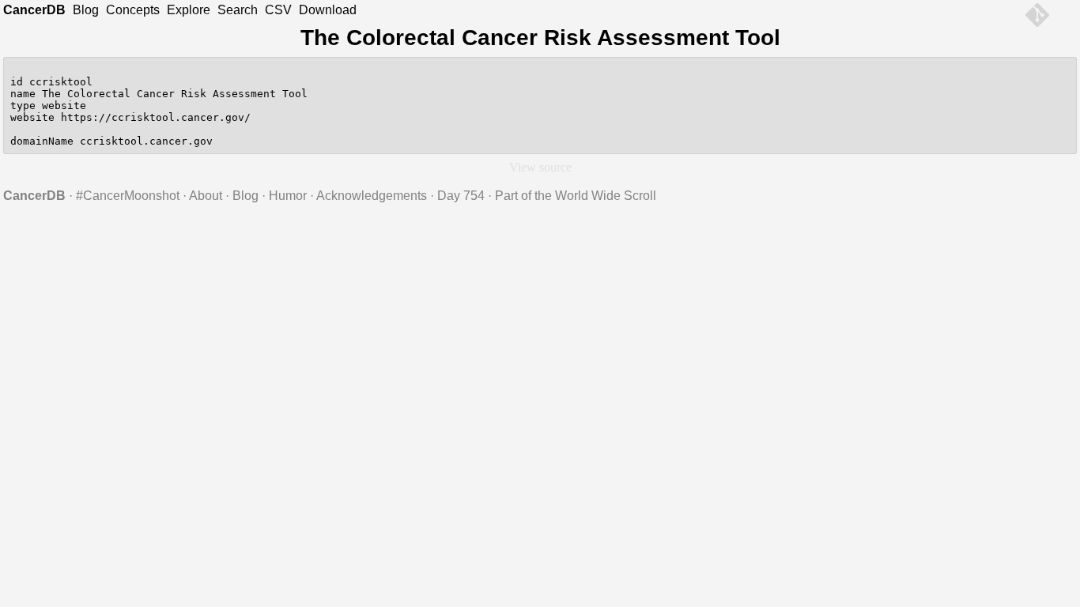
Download (328, 10)
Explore (188, 10)
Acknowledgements (371, 195)
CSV (278, 10)
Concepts (133, 10)
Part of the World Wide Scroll (575, 195)
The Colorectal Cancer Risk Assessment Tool (540, 37)
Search (237, 10)
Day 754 (461, 195)
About (205, 195)
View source (540, 167)
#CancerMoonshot (127, 195)
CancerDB (34, 10)
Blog (86, 10)
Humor (288, 195)
